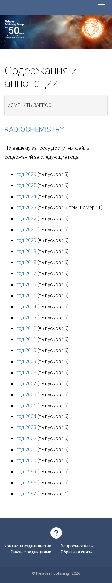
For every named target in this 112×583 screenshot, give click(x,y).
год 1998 (26, 482)
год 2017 (26, 273)
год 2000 (26, 460)
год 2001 (26, 449)
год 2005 (26, 405)
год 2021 (26, 229)
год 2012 (26, 328)
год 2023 (26, 207)
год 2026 (26, 174)
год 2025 (26, 185)
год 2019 (26, 251)
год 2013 (26, 317)
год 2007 (26, 383)
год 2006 (26, 394)
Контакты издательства (27, 546)
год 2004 (26, 416)
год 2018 (26, 262)
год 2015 (26, 295)
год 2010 (26, 350)
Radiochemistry (34, 129)
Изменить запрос (29, 105)
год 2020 (26, 240)
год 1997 (26, 493)
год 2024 (26, 196)
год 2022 (26, 218)
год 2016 (26, 284)
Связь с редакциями (31, 552)
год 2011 (26, 339)
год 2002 (26, 438)
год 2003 (26, 427)
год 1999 (26, 471)
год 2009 (26, 361)
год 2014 (26, 306)
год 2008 (26, 372)
